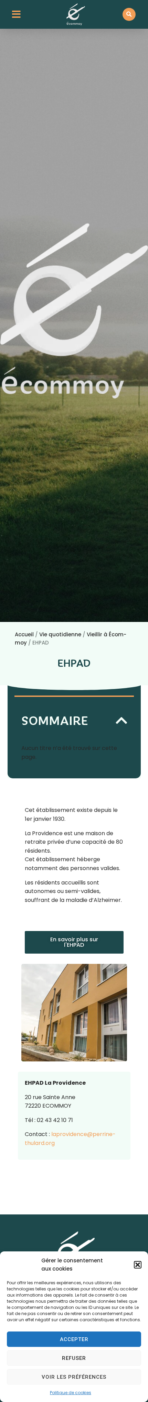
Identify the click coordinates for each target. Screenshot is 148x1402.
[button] (137, 1264)
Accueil (24, 634)
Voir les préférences (74, 1377)
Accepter (74, 1339)
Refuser (74, 1358)
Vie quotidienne (60, 634)
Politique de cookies (70, 1392)
